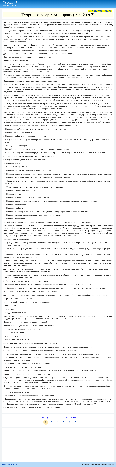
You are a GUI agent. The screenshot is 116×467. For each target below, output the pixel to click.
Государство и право (100, 11)
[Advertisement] (58, 445)
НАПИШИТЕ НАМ (9, 465)
